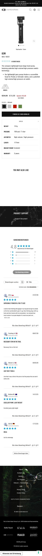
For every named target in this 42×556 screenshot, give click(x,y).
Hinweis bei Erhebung (12, 553)
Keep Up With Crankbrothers (20, 499)
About (21, 469)
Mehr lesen (7, 317)
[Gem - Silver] (8, 197)
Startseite (19, 49)
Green (20, 106)
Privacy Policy (21, 489)
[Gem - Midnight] (5, 197)
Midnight (4, 106)
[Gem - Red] (10, 197)
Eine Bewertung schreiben (22, 272)
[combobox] (28, 287)
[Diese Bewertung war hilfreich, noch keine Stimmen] (32, 325)
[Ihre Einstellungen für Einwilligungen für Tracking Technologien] (38, 552)
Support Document (21, 219)
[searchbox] (12, 282)
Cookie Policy (21, 493)
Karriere (21, 476)
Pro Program (21, 479)
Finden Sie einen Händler (21, 114)
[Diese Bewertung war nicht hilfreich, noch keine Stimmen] (36, 325)
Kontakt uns (21, 473)
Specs (21, 121)
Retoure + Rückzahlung (21, 483)
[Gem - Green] (12, 197)
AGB (21, 486)
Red (15, 106)
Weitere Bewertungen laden (21, 453)
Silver (9, 106)
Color (7, 102)
